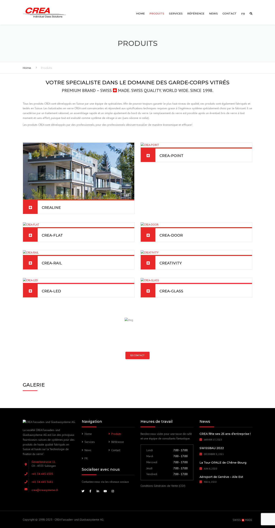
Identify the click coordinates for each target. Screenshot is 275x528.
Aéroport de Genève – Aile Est (221, 477)
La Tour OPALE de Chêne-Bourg (223, 462)
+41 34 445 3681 (42, 482)
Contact (229, 13)
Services (176, 13)
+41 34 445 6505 (42, 474)
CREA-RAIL (52, 263)
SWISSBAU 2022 (212, 448)
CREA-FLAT (52, 235)
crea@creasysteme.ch (45, 490)
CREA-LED (51, 291)
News (213, 13)
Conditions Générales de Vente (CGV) (163, 486)
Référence (195, 13)
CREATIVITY (170, 263)
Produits (156, 13)
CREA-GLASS (171, 291)
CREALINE (51, 207)
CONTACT (139, 355)
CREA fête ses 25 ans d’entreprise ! (225, 434)
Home (140, 13)
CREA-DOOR (171, 235)
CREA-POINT (171, 156)
